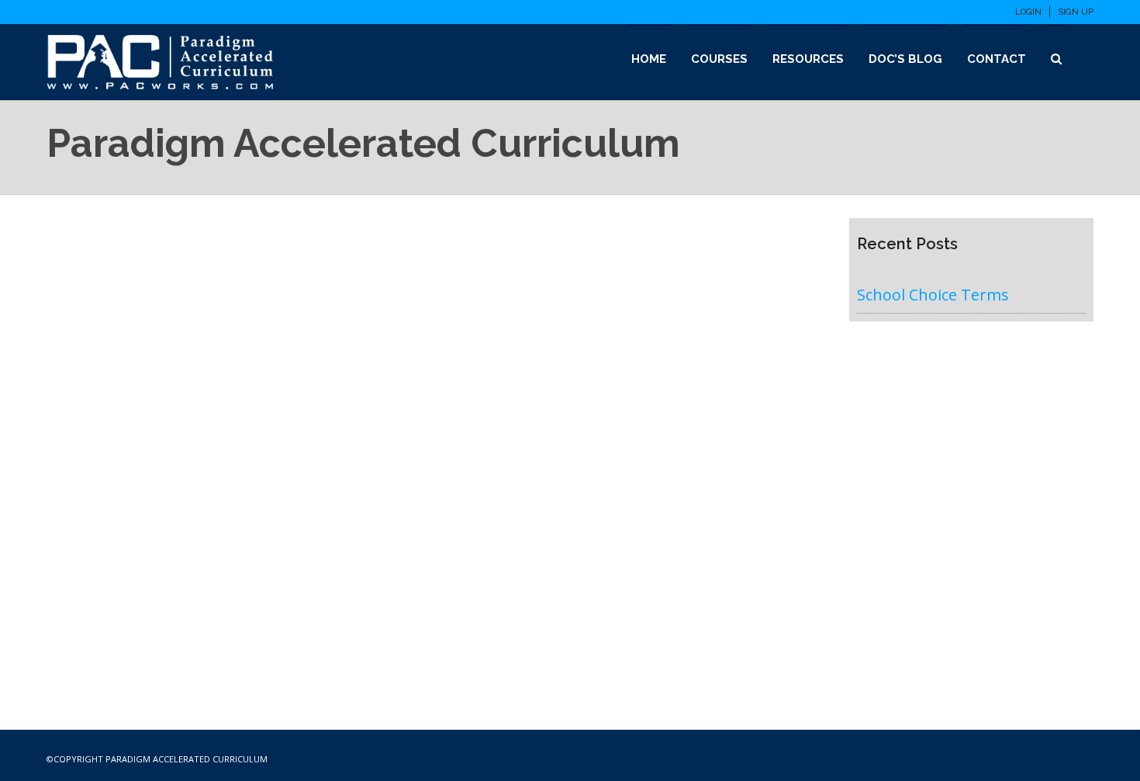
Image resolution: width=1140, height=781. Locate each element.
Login (1028, 12)
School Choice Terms (933, 294)
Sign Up (1075, 12)
